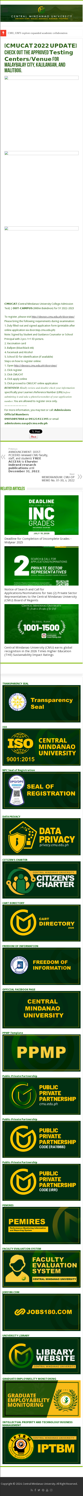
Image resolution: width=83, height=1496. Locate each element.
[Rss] (31, 1490)
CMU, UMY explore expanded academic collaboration (37, 33)
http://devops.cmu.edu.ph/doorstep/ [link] (53, 316)
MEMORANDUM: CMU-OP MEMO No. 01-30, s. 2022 (58, 477)
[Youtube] (47, 1490)
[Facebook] (35, 1490)
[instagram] (51, 1490)
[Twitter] (39, 1490)
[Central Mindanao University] (41, 12)
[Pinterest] (43, 1490)
